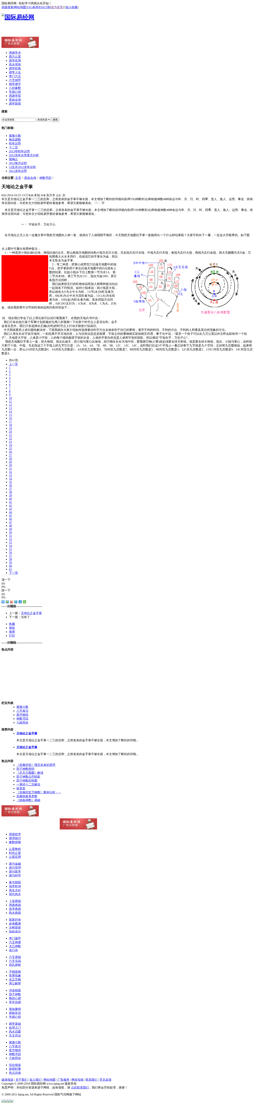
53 (10, 542)
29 (10, 461)
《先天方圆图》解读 (29, 772)
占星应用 (15, 856)
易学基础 (15, 1023)
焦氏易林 (15, 964)
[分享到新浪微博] (11, 601)
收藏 (12, 623)
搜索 (55, 119)
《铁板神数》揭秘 (28, 800)
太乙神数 (15, 946)
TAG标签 (33, 7)
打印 (12, 635)
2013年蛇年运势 (19, 151)
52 (10, 539)
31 (10, 468)
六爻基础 (15, 957)
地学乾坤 (15, 886)
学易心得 (15, 1016)
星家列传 (15, 919)
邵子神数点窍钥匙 (28, 776)
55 (10, 549)
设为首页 (57, 7)
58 (10, 559)
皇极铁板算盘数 (26, 796)
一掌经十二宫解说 (28, 784)
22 (10, 438)
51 (10, 535)
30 (10, 465)
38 (10, 492)
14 (10, 411)
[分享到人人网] (20, 601)
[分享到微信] (24, 601)
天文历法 (15, 1035)
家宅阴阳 (15, 882)
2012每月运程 (18, 163)
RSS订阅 (44, 7)
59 (10, 562)
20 (10, 431)
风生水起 (15, 890)
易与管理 (15, 867)
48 (10, 525)
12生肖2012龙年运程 (22, 167)
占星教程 (15, 849)
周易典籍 (15, 905)
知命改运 (15, 931)
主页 (18, 177)
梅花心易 (15, 998)
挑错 (12, 627)
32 (10, 471)
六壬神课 (15, 942)
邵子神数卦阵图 (26, 780)
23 (10, 441)
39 (10, 495)
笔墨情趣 (15, 975)
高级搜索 (7, 7)
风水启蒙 (15, 1031)
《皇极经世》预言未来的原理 (35, 764)
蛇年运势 (15, 143)
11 (10, 401)
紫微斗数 (15, 135)
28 (10, 458)
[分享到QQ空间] (7, 601)
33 (10, 475)
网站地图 (20, 7)
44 (10, 512)
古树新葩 (15, 927)
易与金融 (15, 863)
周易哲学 (15, 834)
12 (10, 404)
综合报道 (15, 1065)
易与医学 (15, 871)
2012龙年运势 (18, 170)
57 (10, 555)
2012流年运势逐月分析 (24, 155)
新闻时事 (15, 1068)
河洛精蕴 (15, 990)
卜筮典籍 (15, 901)
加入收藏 (71, 7)
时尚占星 (15, 852)
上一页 (13, 364)
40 (10, 498)
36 (10, 485)
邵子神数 (15, 994)
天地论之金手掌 (31, 613)
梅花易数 (15, 139)
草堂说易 (15, 1002)
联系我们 (91, 1079)
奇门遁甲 (15, 938)
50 (10, 532)
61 (10, 569)
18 (10, 424)
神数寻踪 (45, 177)
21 (10, 435)
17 (10, 421)
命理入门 (15, 1027)
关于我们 (21, 1079)
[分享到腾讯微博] (16, 601)
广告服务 (63, 1079)
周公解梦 (15, 983)
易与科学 (15, 875)
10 (10, 398)
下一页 (13, 572)
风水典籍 (15, 912)
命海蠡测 (15, 923)
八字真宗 (22, 710)
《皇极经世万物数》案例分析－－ (38, 792)
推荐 (12, 631)
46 (10, 518)
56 (10, 552)
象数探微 (15, 842)
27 (10, 455)
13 (10, 408)
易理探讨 (15, 838)
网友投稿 (77, 1079)
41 (10, 502)
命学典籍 (15, 908)
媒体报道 (7, 1079)
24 (10, 445)
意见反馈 (105, 1079)
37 (10, 488)
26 (10, 451)
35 (10, 482)
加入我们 (35, 1079)
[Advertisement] (45, 31)
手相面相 (15, 971)
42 (10, 505)
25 (10, 448)
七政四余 (22, 722)
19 (10, 428)
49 (10, 529)
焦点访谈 (15, 1072)
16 (10, 418)
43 (10, 508)
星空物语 (22, 714)
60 (10, 565)
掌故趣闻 (15, 1009)
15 (10, 414)
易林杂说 (15, 1012)
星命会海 (30, 177)
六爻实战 (15, 960)
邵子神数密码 (25, 768)
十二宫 (13, 147)
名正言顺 (15, 979)
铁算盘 (20, 788)
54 (10, 545)
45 (10, 515)
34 (10, 478)
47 (10, 522)
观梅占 (13, 159)
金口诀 (13, 950)
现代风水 (15, 894)
